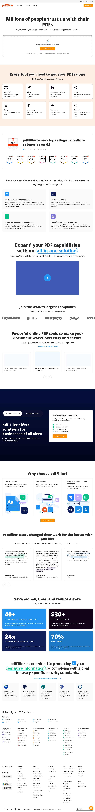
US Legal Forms (82, 771)
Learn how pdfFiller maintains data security (46, 678)
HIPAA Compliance (22, 781)
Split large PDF (22, 745)
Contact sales (81, 784)
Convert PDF (7, 734)
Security (19, 789)
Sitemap (65, 791)
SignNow (80, 769)
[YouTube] (19, 809)
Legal (49, 791)
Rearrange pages (23, 735)
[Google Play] (7, 784)
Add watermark (68, 745)
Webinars (65, 786)
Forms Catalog (36, 778)
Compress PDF (7, 719)
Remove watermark (69, 742)
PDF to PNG (37, 740)
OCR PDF (6, 737)
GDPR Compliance (22, 778)
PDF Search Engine (37, 773)
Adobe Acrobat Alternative (69, 769)
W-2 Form (35, 785)
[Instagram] (15, 809)
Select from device (47, 48)
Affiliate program (22, 783)
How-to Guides (66, 798)
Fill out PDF (68, 733)
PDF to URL (37, 742)
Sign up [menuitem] (91, 1)
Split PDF (21, 731)
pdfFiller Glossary (67, 800)
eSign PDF (37, 722)
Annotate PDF (68, 747)
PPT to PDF (52, 733)
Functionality (51, 769)
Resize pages (7, 742)
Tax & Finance (51, 788)
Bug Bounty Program (56, 809)
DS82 (37, 788)
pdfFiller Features (52, 771)
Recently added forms (38, 795)
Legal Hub (20, 776)
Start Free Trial (88, 5)
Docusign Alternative (68, 773)
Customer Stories (67, 793)
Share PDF (82, 738)
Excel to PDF (53, 735)
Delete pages (68, 731)
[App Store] (7, 788)
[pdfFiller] (7, 5)
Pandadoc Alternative (68, 771)
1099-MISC (35, 790)
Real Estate (50, 784)
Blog (64, 784)
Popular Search (36, 783)
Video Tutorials (66, 788)
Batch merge (22, 742)
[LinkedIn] (11, 809)
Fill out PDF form (54, 722)
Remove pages (23, 740)
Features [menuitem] (28, 5)
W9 (38, 785)
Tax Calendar (36, 792)
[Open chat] (91, 808)
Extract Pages (22, 738)
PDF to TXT (37, 745)
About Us (20, 769)
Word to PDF (38, 719)
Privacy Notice (37, 809)
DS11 (34, 788)
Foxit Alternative (67, 776)
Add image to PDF (69, 752)
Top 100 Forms (36, 771)
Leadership (20, 773)
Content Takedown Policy (45, 809)
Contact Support (82, 786)
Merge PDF (7, 722)
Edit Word (67, 750)
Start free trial (59, 436)
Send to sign (83, 735)
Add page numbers (69, 740)
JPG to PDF (52, 738)
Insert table (67, 754)
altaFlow (80, 773)
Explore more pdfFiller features (47, 346)
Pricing (19, 771)
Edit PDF (21, 719)
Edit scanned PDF (8, 739)
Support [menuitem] (81, 1)
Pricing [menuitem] (35, 5)
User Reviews (66, 795)
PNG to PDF (53, 740)
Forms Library (36, 769)
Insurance (50, 779)
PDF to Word (22, 722)
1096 (40, 788)
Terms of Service (26, 809)
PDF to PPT (37, 735)
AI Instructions (66, 803)
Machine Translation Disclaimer (22, 786)
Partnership (20, 792)
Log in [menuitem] (86, 1)
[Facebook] (3, 809)
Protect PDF (53, 719)
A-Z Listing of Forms (38, 776)
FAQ (67, 784)
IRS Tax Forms (36, 781)
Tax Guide (35, 797)
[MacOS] (7, 776)
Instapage (80, 776)
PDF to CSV (37, 733)
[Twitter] (7, 809)
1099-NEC (40, 790)
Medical (50, 781)
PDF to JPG (37, 738)
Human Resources (52, 786)
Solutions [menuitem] (19, 5)
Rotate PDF (68, 735)
